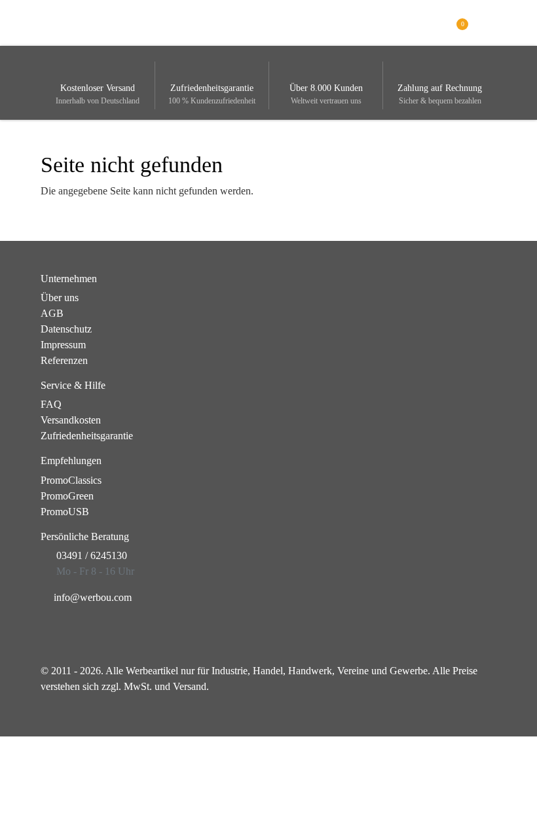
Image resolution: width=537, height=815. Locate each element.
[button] (488, 21)
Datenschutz (66, 329)
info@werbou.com (93, 597)
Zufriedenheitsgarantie (87, 435)
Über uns (60, 297)
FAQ (51, 404)
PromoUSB (65, 511)
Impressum (63, 344)
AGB (52, 313)
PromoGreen (67, 495)
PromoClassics (71, 480)
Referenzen (64, 360)
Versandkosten (71, 420)
